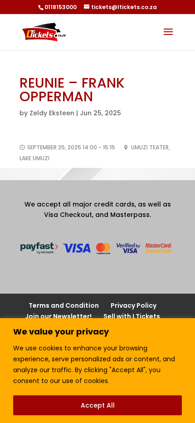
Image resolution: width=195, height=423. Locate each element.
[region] (97, 370)
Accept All (98, 405)
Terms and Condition (64, 305)
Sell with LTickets (131, 316)
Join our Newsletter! (58, 316)
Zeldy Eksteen (51, 113)
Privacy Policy (133, 305)
